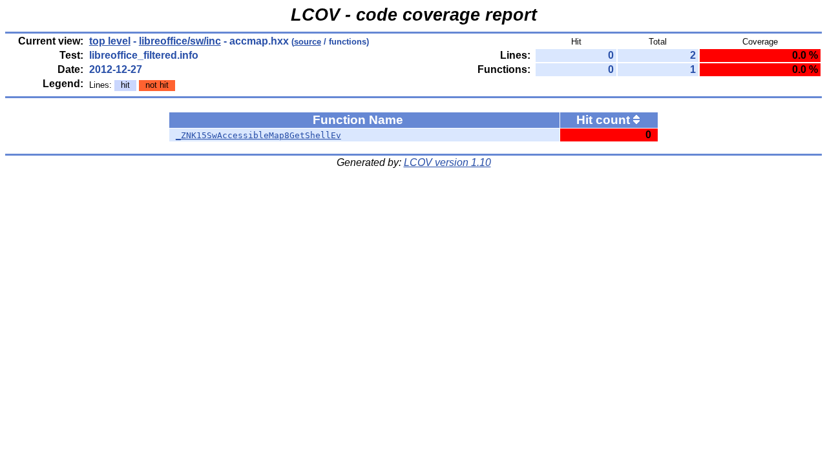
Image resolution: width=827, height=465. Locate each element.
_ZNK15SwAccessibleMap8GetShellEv (258, 135)
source (307, 41)
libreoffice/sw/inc (180, 41)
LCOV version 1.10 (447, 162)
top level (110, 41)
